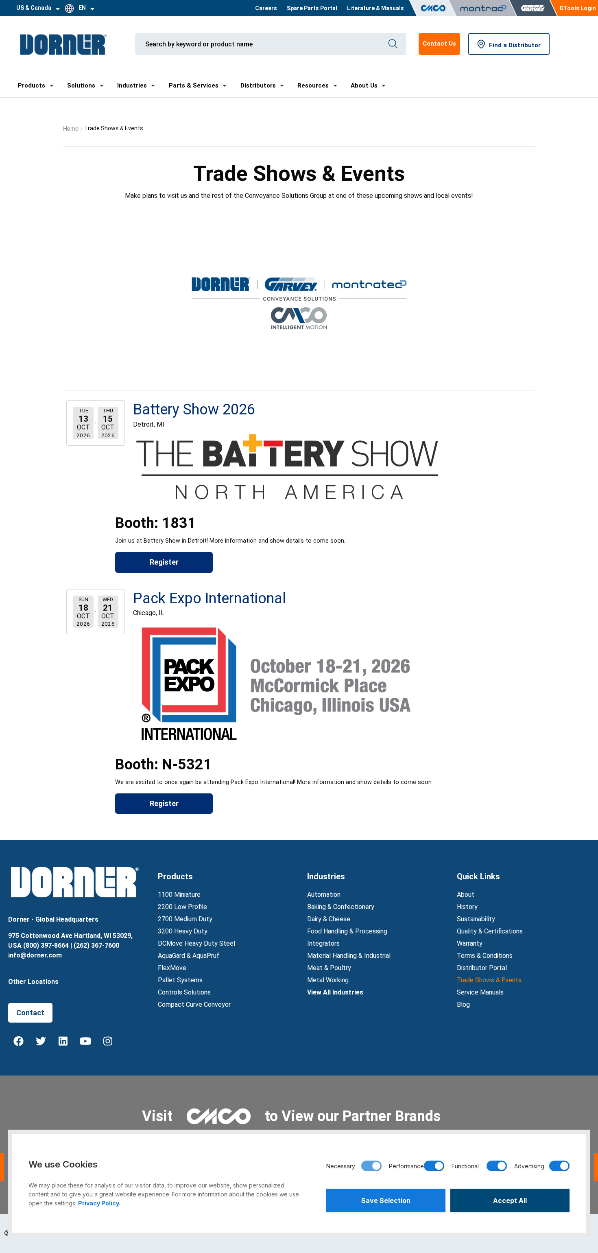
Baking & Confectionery (340, 907)
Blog (463, 1004)
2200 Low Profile (182, 907)
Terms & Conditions (485, 955)
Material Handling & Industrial (349, 955)
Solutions (81, 85)
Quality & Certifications (490, 931)
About (465, 894)
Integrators (323, 943)
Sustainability (476, 919)
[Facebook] (18, 1041)
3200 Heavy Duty (182, 931)
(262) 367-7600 (96, 945)
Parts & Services (193, 85)
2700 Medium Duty (185, 919)
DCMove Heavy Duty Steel (196, 943)
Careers (266, 8)
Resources (313, 85)
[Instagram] (108, 1041)
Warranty (469, 943)
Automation (323, 894)
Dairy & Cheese (328, 919)
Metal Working (328, 980)
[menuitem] (266, 8)
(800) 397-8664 (46, 945)
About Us (364, 85)
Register (164, 562)
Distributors (258, 85)
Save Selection (385, 1200)
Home (71, 128)
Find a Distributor (515, 45)
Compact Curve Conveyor (194, 1004)
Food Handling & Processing (347, 931)
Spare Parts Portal (312, 8)
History (467, 907)
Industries (132, 85)
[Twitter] (41, 1041)
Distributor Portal (482, 968)
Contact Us (439, 43)
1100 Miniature (179, 894)
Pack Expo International (209, 598)
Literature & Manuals (375, 8)
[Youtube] (85, 1041)
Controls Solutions (184, 992)
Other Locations (33, 982)
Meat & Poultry (329, 968)
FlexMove (172, 968)
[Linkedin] (63, 1041)
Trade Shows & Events (489, 980)
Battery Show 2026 (194, 409)
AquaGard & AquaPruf (188, 955)
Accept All (510, 1200)
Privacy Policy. (99, 1203)
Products (31, 85)
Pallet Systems (180, 980)
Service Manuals (480, 992)
